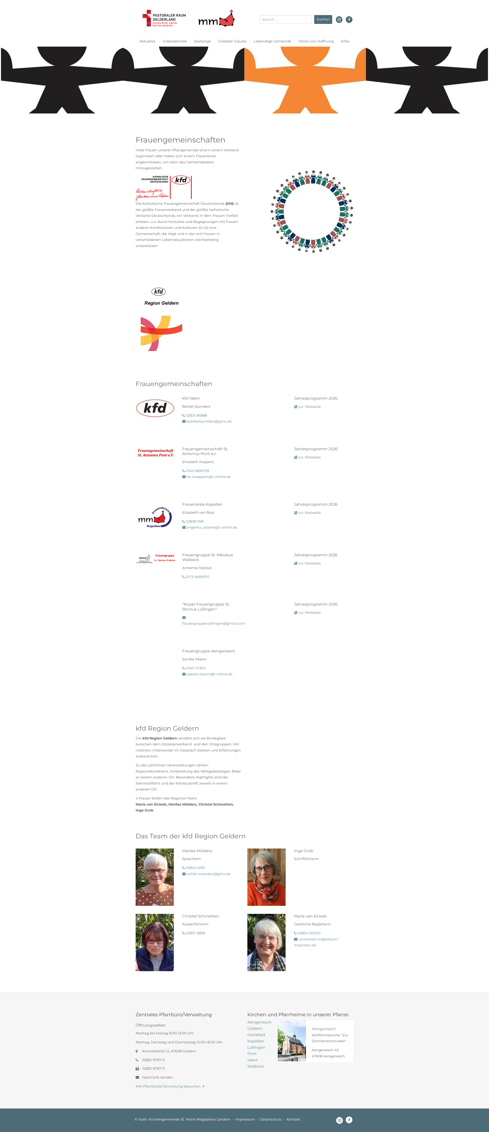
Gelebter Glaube (232, 41)
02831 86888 (196, 415)
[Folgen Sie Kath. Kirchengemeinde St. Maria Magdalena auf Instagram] (339, 19)
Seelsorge (202, 41)
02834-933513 (309, 933)
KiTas (345, 41)
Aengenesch (324, 1029)
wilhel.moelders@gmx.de (208, 874)
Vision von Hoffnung (316, 41)
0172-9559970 (197, 577)
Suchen (323, 19)
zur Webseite (309, 407)
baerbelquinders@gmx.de (209, 421)
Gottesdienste (175, 41)
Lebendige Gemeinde (272, 41)
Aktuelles (147, 41)
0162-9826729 (197, 471)
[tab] (259, 1022)
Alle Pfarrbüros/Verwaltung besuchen (168, 1086)
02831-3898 (195, 933)
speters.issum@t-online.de (209, 674)
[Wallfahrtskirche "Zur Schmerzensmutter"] (292, 1040)
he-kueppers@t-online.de (208, 477)
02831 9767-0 (153, 1060)
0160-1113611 (195, 668)
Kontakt (293, 1119)
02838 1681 (194, 521)
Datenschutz (271, 1119)
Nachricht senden (157, 1077)
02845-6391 (195, 868)
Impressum (245, 1119)
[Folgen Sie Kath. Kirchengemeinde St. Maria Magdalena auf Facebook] (349, 19)
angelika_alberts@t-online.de (211, 527)
